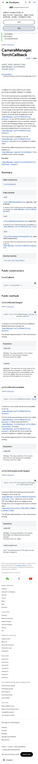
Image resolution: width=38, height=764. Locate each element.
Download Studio (7, 695)
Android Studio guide (8, 685)
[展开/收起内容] (4, 41)
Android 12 (5, 674)
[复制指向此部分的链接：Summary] (14, 173)
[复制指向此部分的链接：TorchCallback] (16, 277)
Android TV (5, 651)
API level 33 (10, 475)
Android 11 (5, 677)
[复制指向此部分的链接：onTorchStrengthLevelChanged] (31, 471)
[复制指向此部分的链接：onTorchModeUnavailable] (26, 387)
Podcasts (4, 607)
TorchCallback (9, 184)
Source (4, 598)
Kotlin (28, 58)
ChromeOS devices (8, 645)
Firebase (4, 734)
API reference (6, 692)
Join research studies (8, 715)
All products (5, 740)
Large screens (6, 639)
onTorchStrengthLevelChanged (15, 236)
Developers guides (7, 689)
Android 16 (5, 662)
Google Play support (8, 712)
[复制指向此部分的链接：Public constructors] (26, 271)
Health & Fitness (6, 621)
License (10, 746)
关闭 (19, 22)
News (3, 601)
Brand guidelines (20, 746)
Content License (21, 565)
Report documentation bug (10, 709)
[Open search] (26, 2)
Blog (3, 604)
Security (4, 595)
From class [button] (14, 260)
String (22, 202)
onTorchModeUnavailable (13, 221)
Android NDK (6, 698)
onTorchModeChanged (11, 202)
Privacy (4, 627)
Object (11, 69)
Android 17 (5, 659)
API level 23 (10, 45)
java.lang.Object (7, 74)
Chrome (4, 730)
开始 (19, 28)
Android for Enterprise (8, 592)
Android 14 (5, 668)
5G (3, 631)
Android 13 (5, 671)
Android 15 (5, 665)
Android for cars (7, 648)
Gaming (4, 615)
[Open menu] (3, 2)
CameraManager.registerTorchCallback (17, 152)
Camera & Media (7, 624)
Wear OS (4, 642)
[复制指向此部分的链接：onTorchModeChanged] (24, 303)
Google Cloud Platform (9, 737)
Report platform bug (8, 706)
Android (4, 589)
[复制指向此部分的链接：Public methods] (21, 296)
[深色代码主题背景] (35, 283)
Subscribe (27, 754)
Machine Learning (7, 618)
